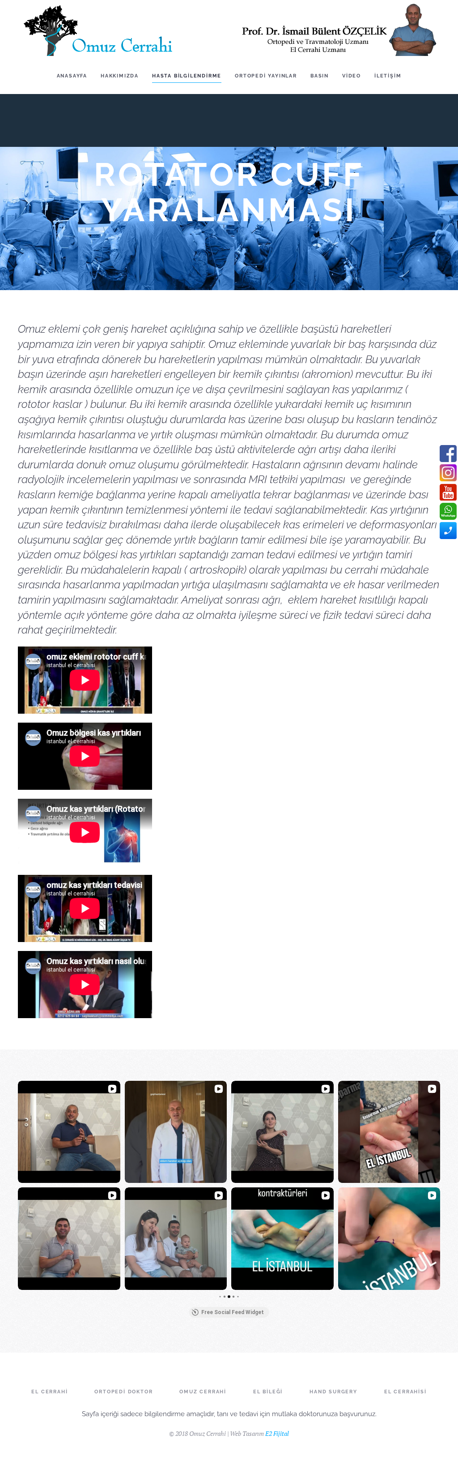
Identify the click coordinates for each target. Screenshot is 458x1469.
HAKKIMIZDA (120, 76)
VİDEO (351, 76)
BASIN (319, 76)
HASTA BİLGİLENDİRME (186, 76)
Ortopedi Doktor (123, 1392)
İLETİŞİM (387, 76)
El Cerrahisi (405, 1392)
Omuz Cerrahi (202, 1392)
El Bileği (268, 1392)
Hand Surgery (333, 1392)
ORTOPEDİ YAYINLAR (266, 76)
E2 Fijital (277, 1433)
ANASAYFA (72, 76)
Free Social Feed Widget (232, 1312)
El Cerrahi (49, 1392)
